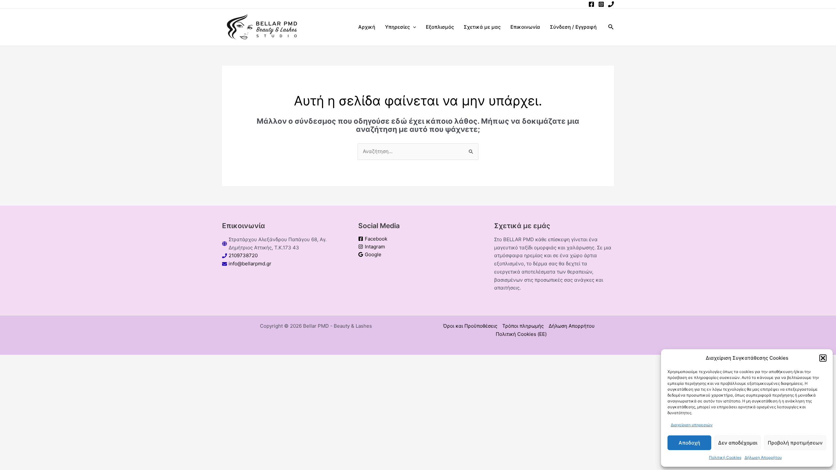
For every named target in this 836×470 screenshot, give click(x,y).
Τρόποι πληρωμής (523, 326)
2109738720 (243, 255)
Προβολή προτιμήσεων (795, 443)
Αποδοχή (689, 443)
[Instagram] (601, 4)
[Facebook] (591, 4)
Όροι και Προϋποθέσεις (470, 326)
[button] (823, 358)
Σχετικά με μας (482, 27)
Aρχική (366, 27)
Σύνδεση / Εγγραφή (573, 27)
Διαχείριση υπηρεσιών (692, 424)
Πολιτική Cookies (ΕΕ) (521, 334)
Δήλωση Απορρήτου (763, 457)
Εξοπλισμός (440, 27)
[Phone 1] (611, 4)
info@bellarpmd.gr (250, 263)
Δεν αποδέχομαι (737, 443)
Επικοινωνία (525, 27)
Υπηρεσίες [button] (397, 27)
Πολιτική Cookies (725, 457)
